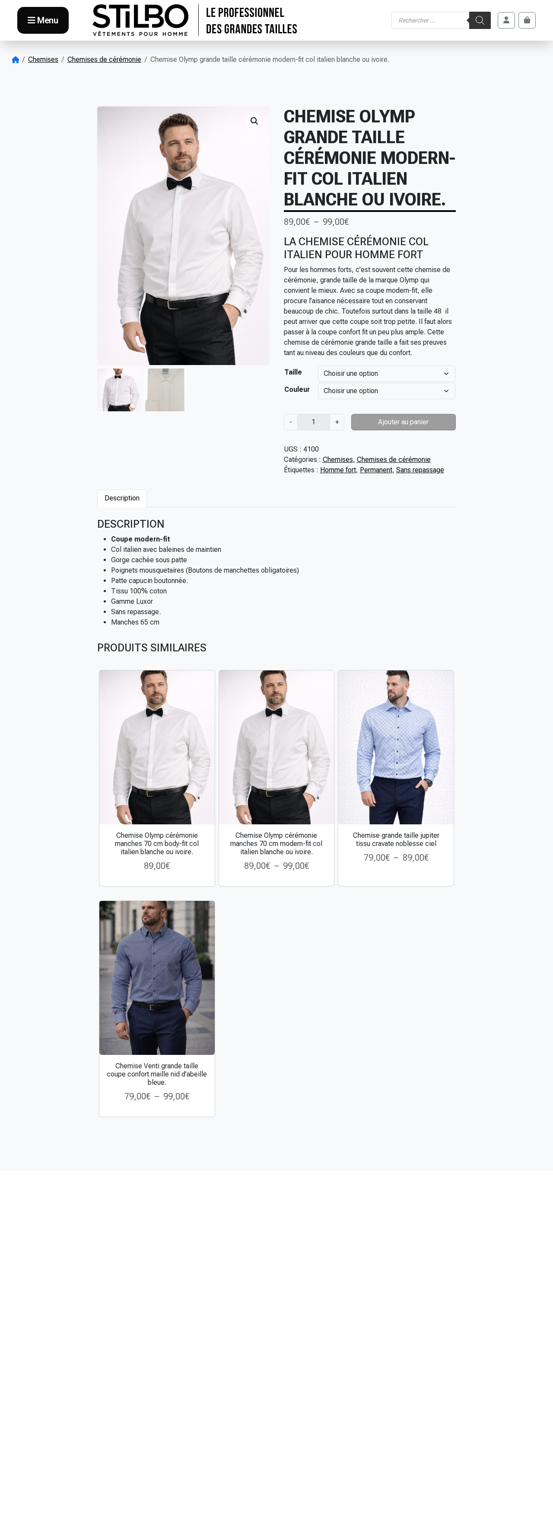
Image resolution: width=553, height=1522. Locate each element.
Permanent (376, 470)
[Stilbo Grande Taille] (194, 20)
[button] (254, 121)
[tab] (122, 498)
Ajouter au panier (403, 422)
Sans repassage (420, 470)
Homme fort (338, 470)
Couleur (297, 389)
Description (122, 498)
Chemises (43, 59)
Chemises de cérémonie (104, 59)
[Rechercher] (480, 20)
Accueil (15, 59)
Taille (293, 372)
